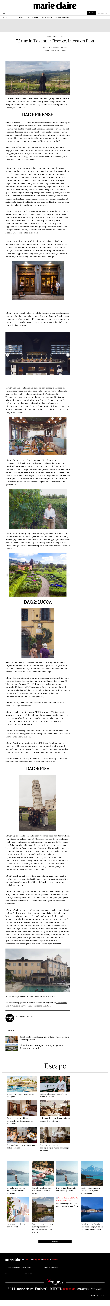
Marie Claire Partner (58, 47)
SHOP (91, 13)
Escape (55, 1066)
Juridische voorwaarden (15, 1268)
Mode (5, 17)
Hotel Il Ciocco (40, 758)
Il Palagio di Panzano (51, 463)
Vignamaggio (11, 397)
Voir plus (55, 1241)
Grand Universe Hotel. (44, 743)
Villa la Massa (11, 536)
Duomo (8, 171)
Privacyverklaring (52, 1268)
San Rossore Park (61, 835)
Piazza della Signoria (46, 150)
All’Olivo (39, 712)
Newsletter (102, 13)
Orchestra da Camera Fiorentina (48, 214)
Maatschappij (33, 17)
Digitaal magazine (62, 17)
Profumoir (46, 313)
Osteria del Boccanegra (50, 244)
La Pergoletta (28, 876)
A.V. (6, 1273)
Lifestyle (21, 17)
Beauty (12, 17)
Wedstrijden (47, 17)
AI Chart (28, 1268)
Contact (28, 1273)
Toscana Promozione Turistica (37, 1005)
